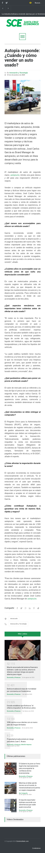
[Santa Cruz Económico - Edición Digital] (23, 25)
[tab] (23, 635)
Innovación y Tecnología (18, 73)
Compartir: (10, 608)
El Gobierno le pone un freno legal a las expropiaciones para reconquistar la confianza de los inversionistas (29, 768)
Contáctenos (36, 848)
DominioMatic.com (22, 841)
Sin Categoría (23, 793)
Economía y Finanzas (14, 677)
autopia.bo (14, 175)
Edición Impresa (26, 744)
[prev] (14, 765)
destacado (14, 618)
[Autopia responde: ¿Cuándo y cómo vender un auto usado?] (23, 97)
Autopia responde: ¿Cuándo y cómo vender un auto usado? (22, 58)
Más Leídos (22, 634)
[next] (14, 809)
